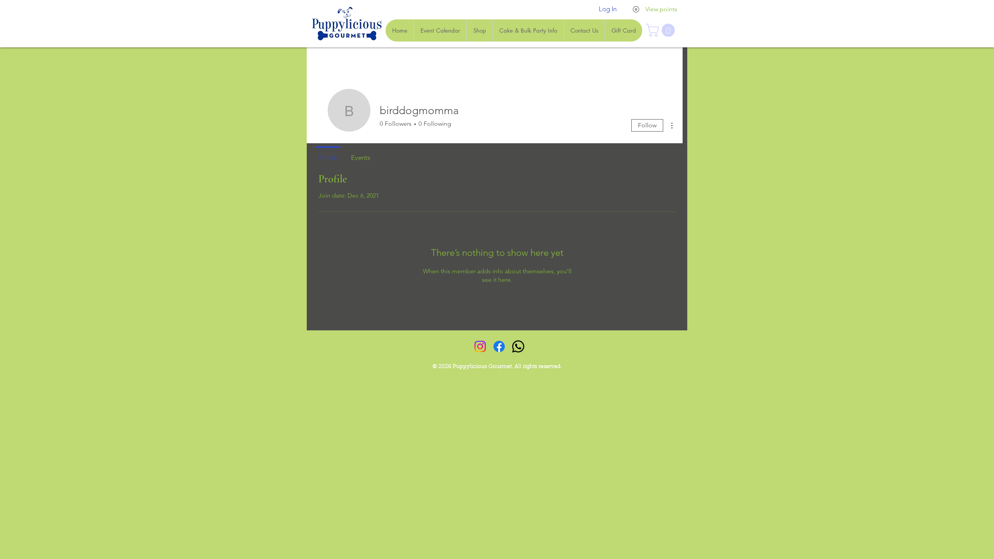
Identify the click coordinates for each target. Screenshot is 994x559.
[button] (662, 30)
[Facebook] (499, 346)
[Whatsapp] (518, 346)
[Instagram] (480, 346)
